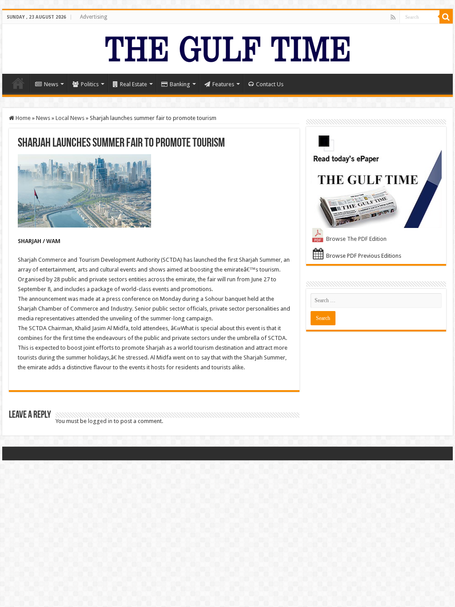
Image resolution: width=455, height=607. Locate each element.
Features (223, 84)
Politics (90, 84)
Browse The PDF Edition (356, 239)
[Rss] (393, 17)
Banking (180, 84)
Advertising (93, 17)
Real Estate (133, 84)
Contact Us (269, 84)
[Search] (446, 17)
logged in (100, 421)
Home (18, 83)
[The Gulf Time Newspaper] (227, 47)
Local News (70, 118)
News (51, 84)
